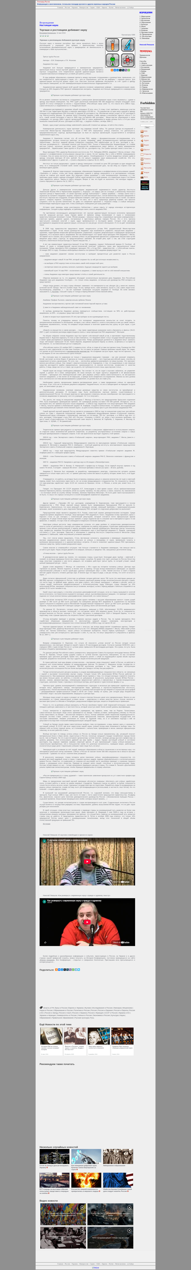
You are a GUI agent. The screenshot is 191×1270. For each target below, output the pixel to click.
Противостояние (147, 32)
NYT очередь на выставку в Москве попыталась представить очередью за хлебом (54, 1191)
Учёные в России (85, 1015)
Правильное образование (62, 1018)
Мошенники (127, 1008)
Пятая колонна (120, 7)
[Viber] (126, 70)
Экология (145, 91)
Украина (75, 7)
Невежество (145, 79)
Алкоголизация (146, 65)
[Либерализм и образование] (118, 1156)
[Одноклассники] (112, 70)
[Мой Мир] (117, 70)
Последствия (146, 36)
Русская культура (82, 1018)
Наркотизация (146, 77)
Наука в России (46, 1010)
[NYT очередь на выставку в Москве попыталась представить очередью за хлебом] (55, 1180)
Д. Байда (130, 7)
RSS (145, 131)
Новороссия (83, 7)
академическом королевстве (78, 351)
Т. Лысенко (54, 292)
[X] (120, 70)
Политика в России (82, 1010)
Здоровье (144, 28)
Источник (46, 824)
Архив (146, 136)
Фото (146, 177)
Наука (122, 1015)
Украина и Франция (48, 1015)
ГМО (143, 73)
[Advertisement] (76, 15)
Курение (144, 75)
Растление (145, 83)
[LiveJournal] (123, 70)
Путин (111, 7)
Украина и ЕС (124, 1013)
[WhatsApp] (129, 70)
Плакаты (147, 159)
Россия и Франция (95, 1013)
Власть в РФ (48, 1008)
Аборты (144, 63)
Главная (60, 7)
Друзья (147, 149)
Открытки (147, 154)
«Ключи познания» (47, 960)
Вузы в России (61, 1008)
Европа (104, 7)
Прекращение (147, 34)
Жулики (87, 1008)
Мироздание (145, 16)
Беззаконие (145, 67)
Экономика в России (101, 1015)
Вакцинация (145, 69)
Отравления (146, 81)
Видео (146, 145)
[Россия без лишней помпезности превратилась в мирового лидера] (86, 1180)
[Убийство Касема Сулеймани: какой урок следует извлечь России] (118, 1180)
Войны (143, 71)
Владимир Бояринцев (48, 33)
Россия (67, 7)
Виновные (146, 38)
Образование (45, 1018)
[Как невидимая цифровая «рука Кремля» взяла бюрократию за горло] (86, 1156)
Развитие (144, 30)
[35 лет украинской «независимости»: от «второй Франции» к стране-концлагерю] (63, 1214)
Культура (114, 1015)
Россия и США (65, 1013)
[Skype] (78, 969)
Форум (146, 172)
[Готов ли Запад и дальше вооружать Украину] (55, 1156)
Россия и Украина (79, 1013)
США (98, 7)
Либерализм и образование (114, 1165)
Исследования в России (102, 1008)
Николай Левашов (147, 45)
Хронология (145, 18)
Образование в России (63, 1010)
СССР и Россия (110, 1013)
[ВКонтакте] (115, 70)
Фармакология (147, 89)
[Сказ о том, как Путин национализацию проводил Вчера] (110, 1214)
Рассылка (147, 168)
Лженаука (117, 1008)
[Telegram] (76, 969)
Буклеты (147, 163)
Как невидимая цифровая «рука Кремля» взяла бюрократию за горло (84, 1167)
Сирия (92, 7)
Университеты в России (66, 1015)
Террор (144, 87)
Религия (145, 85)
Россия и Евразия (105, 1010)
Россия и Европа (121, 1010)
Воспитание (145, 20)
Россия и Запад (51, 1013)
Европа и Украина (75, 1008)
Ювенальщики (147, 93)
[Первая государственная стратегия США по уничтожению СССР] (63, 1238)
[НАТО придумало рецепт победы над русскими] (110, 1238)
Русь (92, 1018)
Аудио (146, 140)
